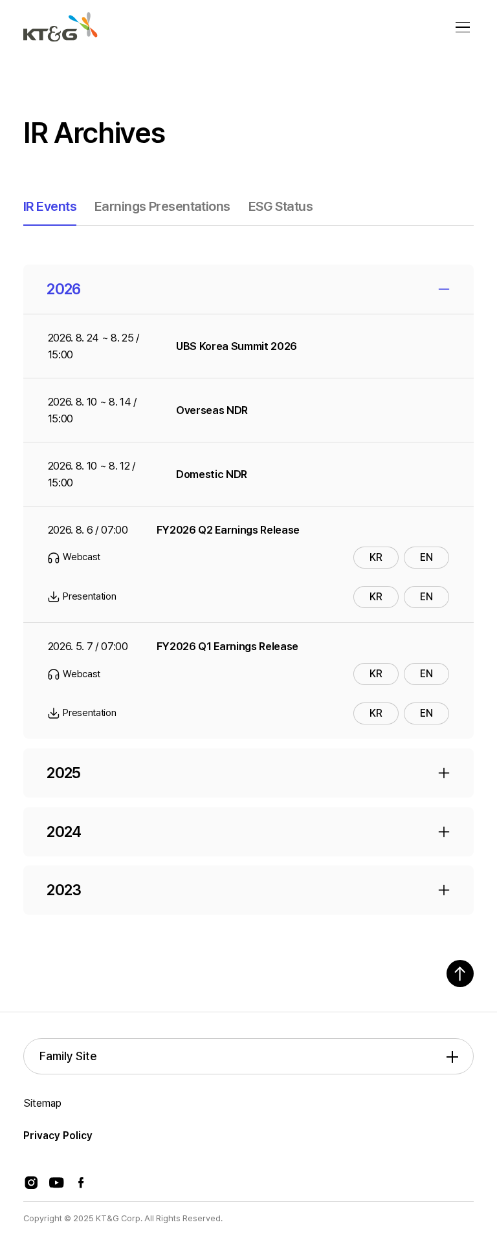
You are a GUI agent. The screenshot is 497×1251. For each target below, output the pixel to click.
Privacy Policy (58, 1135)
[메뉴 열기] (463, 27)
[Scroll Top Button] (460, 973)
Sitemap (42, 1103)
